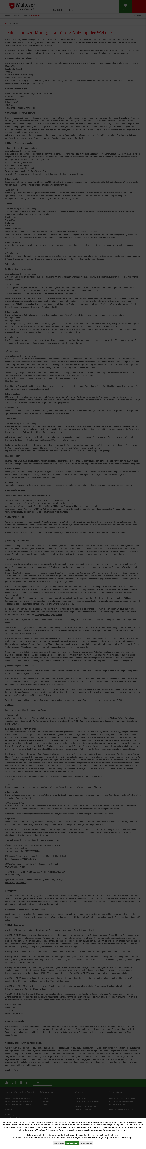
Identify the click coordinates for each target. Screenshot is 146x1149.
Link (125, 1130)
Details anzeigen (86, 1143)
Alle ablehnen (59, 1143)
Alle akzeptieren (72, 1143)
